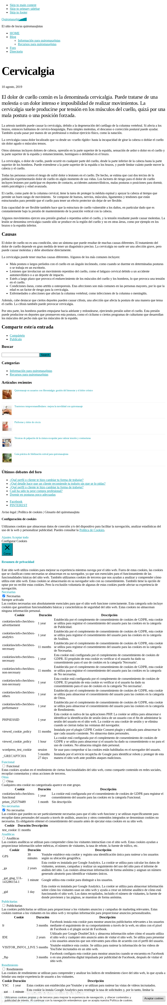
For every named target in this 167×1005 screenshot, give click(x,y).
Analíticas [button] (8, 834)
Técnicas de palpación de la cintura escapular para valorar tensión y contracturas (52, 438)
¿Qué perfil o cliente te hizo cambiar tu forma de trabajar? (47, 480)
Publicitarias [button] (9, 901)
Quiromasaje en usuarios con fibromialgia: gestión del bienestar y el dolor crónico (53, 390)
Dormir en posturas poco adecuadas (33, 494)
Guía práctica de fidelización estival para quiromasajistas (41, 454)
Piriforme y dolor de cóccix (27, 422)
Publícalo (16, 339)
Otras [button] (5, 777)
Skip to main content (23, 5)
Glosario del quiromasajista (62, 512)
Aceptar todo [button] (20, 537)
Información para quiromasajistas (31, 371)
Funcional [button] (8, 762)
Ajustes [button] (6, 537)
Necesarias (13, 596)
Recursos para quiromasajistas (29, 374)
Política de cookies (30, 512)
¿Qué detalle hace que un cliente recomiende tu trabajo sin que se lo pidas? (57, 483)
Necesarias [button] (8, 592)
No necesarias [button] (11, 806)
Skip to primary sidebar (25, 8)
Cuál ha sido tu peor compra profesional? (36, 491)
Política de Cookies (91, 530)
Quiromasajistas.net (14, 19)
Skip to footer (18, 12)
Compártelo (17, 335)
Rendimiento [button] (10, 965)
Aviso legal (9, 512)
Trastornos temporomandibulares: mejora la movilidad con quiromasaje (48, 406)
